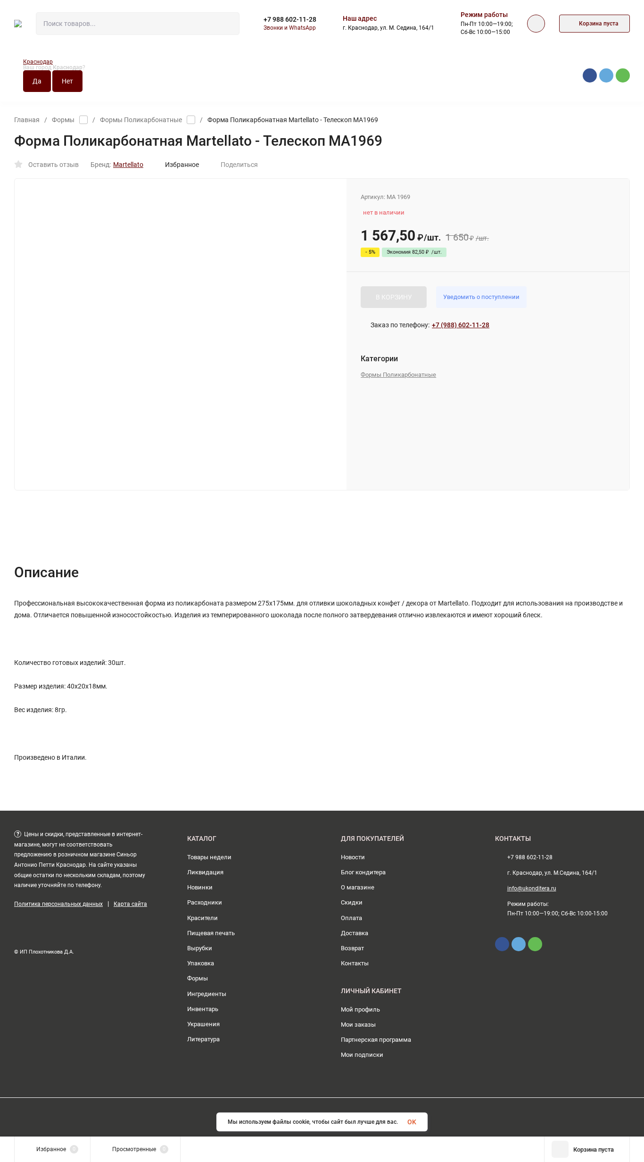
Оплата (351, 917)
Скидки (352, 902)
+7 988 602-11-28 (290, 19)
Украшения (203, 1024)
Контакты (355, 963)
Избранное (182, 164)
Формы (63, 119)
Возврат (352, 948)
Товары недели (209, 857)
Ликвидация (205, 872)
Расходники (204, 902)
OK (411, 1122)
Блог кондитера (363, 872)
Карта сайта (130, 904)
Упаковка (200, 963)
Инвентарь (202, 1009)
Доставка (354, 933)
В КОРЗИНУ (394, 297)
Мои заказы (358, 1024)
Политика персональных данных (58, 904)
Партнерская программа (376, 1039)
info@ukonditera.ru (531, 888)
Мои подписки (362, 1054)
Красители (202, 917)
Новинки (200, 887)
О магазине (357, 887)
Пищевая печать (211, 933)
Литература (203, 1039)
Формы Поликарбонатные (141, 119)
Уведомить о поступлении (481, 296)
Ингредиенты (206, 993)
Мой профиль (360, 1009)
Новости (353, 857)
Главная (27, 119)
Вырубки (199, 948)
